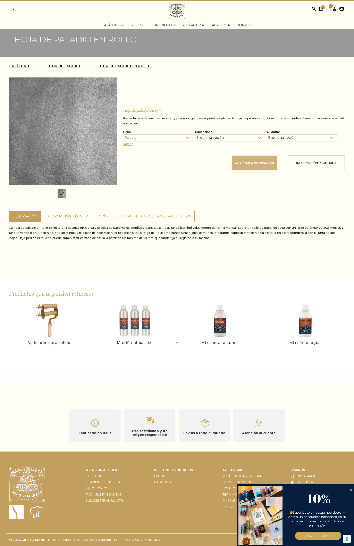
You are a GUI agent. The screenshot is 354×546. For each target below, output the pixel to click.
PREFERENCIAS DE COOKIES (137, 540)
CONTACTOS (95, 476)
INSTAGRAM (305, 476)
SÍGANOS (298, 470)
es (13, 10)
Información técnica (66, 216)
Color (127, 132)
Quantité (273, 132)
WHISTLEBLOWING (237, 482)
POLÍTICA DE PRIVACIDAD (242, 476)
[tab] (25, 216)
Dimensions (203, 132)
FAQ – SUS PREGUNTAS (103, 494)
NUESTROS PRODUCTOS (173, 470)
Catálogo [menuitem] (111, 25)
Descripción (25, 216)
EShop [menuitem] (135, 25)
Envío (102, 216)
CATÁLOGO (162, 482)
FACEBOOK (305, 482)
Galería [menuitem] (197, 25)
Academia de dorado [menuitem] (232, 25)
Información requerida (316, 163)
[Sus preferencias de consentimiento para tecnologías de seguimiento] (347, 539)
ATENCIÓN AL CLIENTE (103, 470)
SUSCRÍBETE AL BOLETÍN (105, 501)
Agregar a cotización (254, 163)
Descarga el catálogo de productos (153, 216)
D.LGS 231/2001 (233, 501)
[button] (177, 343)
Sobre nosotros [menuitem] (165, 25)
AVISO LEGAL (232, 470)
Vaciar (128, 144)
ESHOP (159, 476)
